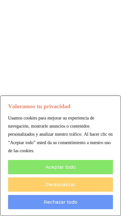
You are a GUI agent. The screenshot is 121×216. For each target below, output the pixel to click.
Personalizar (60, 185)
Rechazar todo (60, 202)
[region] (60, 156)
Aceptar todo (60, 167)
